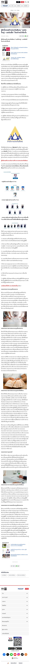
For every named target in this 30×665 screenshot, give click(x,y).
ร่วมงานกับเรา (14, 663)
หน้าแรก (12, 10)
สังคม (18, 10)
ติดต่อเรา (20, 663)
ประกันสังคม (4, 575)
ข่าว (12, 5)
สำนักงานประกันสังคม (21, 575)
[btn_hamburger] (28, 2)
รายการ (18, 5)
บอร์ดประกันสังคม (12, 575)
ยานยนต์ (25, 5)
